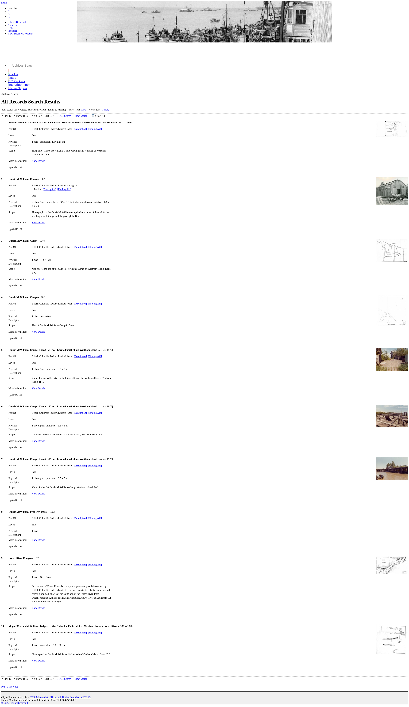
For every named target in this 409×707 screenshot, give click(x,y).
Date (83, 109)
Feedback (12, 30)
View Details (38, 161)
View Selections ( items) (20, 33)
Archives (12, 25)
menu (4, 2)
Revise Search (64, 115)
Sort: (71, 109)
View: (92, 109)
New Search (81, 115)
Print (3, 686)
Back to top (12, 686)
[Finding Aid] (95, 129)
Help (10, 28)
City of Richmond (17, 22)
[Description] (80, 129)
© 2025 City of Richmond (14, 703)
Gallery (105, 109)
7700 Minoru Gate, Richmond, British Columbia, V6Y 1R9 (60, 697)
